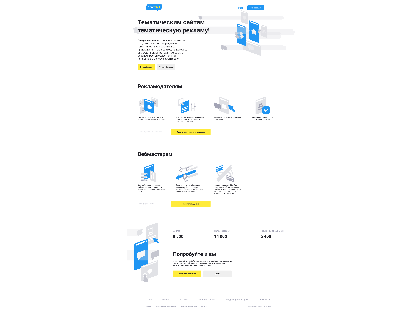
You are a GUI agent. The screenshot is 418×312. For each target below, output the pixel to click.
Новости (166, 299)
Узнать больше (166, 67)
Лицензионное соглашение (188, 306)
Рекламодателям (207, 299)
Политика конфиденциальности (166, 306)
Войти (217, 274)
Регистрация (255, 8)
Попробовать (146, 67)
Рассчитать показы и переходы (191, 132)
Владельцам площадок (238, 299)
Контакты (204, 306)
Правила (148, 306)
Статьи (184, 299)
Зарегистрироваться (187, 274)
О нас (149, 299)
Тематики (265, 299)
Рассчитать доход (191, 204)
